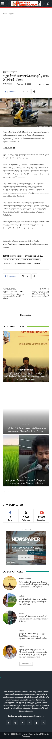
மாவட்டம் (26, 425)
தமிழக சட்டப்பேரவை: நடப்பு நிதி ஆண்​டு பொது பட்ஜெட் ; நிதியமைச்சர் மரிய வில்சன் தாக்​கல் (33, 636)
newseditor (10, 84)
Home (5, 13)
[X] (43, 722)
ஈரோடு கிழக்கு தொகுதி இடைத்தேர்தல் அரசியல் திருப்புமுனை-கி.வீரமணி (40, 294)
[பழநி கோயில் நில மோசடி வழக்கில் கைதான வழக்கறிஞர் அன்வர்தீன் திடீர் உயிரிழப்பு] (26, 408)
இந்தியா (11, 13)
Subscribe (42, 511)
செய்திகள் (13, 72)
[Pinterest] (29, 722)
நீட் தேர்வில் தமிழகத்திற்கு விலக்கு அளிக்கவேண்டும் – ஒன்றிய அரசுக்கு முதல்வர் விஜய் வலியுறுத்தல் (26, 376)
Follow (26, 511)
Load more (25, 663)
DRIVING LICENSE (16, 256)
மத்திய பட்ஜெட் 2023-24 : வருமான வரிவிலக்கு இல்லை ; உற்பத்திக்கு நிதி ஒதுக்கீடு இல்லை (13, 295)
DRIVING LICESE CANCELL (34, 256)
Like (10, 511)
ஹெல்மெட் (37, 263)
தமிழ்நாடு (25, 477)
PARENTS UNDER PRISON (30, 260)
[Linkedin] (22, 722)
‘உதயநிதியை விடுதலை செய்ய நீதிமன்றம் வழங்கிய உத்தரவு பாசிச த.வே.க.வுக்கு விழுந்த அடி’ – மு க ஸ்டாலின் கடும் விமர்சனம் (33, 653)
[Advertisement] (26, 42)
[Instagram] (15, 722)
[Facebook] (8, 722)
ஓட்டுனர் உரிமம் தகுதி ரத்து (23, 263)
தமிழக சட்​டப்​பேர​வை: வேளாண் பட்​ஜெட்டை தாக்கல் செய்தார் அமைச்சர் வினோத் (26, 481)
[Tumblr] (36, 722)
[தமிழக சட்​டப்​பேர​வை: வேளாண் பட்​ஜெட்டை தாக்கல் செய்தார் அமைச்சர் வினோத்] (26, 460)
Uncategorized (25, 370)
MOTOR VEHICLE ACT (11, 260)
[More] (34, 91)
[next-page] (8, 491)
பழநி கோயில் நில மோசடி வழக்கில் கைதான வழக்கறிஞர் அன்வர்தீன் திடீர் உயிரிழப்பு (26, 429)
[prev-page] (4, 491)
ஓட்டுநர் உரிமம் (8, 263)
